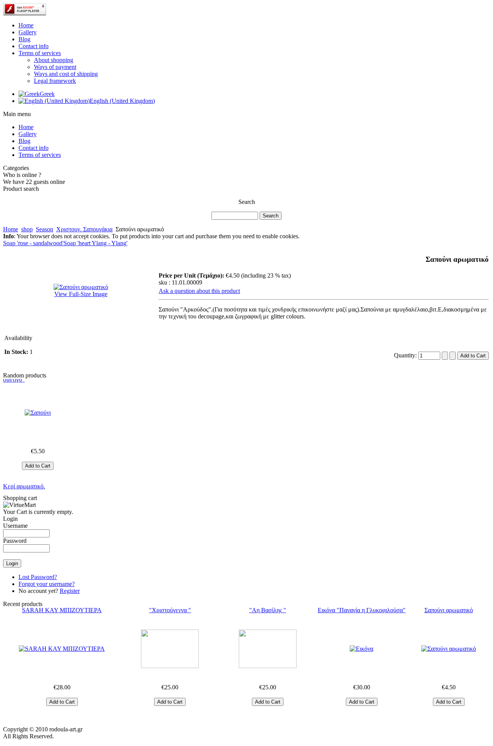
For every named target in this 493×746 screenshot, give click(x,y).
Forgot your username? (46, 584)
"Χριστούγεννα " (170, 610)
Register (70, 591)
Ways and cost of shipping (66, 74)
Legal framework (55, 80)
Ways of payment (55, 67)
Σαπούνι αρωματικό (448, 610)
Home (10, 229)
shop (27, 229)
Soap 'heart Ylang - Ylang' (95, 243)
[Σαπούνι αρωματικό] (448, 649)
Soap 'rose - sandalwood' (33, 243)
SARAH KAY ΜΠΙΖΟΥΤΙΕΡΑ (62, 610)
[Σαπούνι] (37, 408)
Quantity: (406, 355)
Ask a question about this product (199, 291)
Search (246, 202)
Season (44, 229)
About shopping (53, 60)
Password (15, 540)
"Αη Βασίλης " (267, 610)
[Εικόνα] (361, 649)
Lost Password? (37, 577)
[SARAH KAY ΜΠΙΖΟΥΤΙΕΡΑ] (62, 649)
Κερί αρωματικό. (24, 481)
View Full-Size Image (80, 294)
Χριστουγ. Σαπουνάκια (84, 229)
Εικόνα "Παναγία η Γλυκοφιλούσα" (362, 610)
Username (15, 525)
